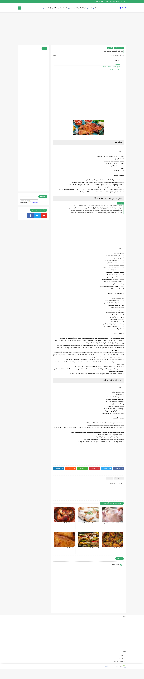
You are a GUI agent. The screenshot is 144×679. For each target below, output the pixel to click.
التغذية (47, 8)
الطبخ (90, 8)
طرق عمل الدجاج (70, 547)
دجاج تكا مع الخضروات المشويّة (111, 66)
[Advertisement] (72, 29)
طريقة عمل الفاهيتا (93, 547)
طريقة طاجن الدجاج (69, 523)
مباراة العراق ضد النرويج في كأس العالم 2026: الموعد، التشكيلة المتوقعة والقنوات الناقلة (96, 212)
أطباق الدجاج (118, 48)
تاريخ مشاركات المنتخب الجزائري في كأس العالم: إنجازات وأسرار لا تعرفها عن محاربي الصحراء (95, 208)
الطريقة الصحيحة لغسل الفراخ (113, 523)
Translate (35, 202)
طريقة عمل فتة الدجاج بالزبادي (90, 523)
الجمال (96, 8)
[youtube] (44, 215)
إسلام (71, 8)
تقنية (59, 8)
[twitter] (37, 215)
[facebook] (30, 215)
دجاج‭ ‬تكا (117, 64)
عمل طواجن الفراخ (117, 547)
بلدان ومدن (53, 8)
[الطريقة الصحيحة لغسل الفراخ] (112, 514)
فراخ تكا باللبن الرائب (114, 69)
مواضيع (122, 8)
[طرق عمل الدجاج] (64, 539)
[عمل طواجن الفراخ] (112, 539)
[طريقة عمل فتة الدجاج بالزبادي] (88, 514)
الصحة (65, 8)
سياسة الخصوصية (115, 1)
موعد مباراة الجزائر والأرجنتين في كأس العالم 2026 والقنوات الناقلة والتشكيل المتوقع (97, 205)
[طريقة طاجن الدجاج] (64, 514)
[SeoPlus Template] (124, 666)
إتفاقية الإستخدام (103, 1)
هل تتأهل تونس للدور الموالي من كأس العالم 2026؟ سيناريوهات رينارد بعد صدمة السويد (96, 210)
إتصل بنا (96, 1)
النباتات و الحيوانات (80, 8)
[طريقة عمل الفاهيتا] (88, 539)
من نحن (123, 1)
